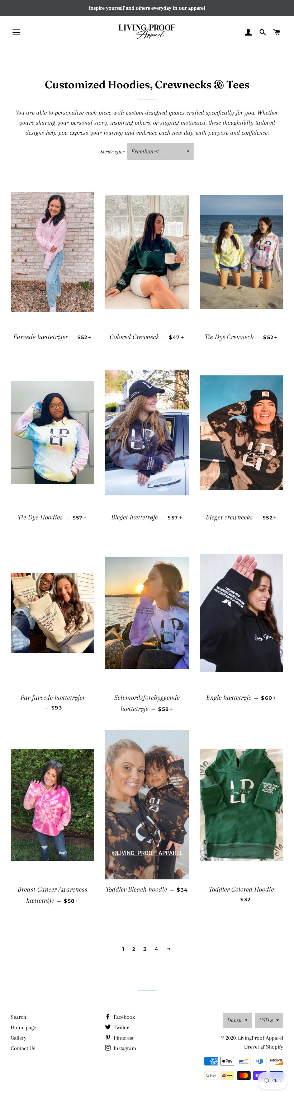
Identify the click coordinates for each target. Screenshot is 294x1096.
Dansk (234, 1020)
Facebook (123, 1017)
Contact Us (23, 1048)
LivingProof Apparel (260, 1038)
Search (18, 1017)
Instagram (124, 1048)
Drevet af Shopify (263, 1047)
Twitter (120, 1027)
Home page (23, 1027)
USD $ (266, 1020)
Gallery (19, 1038)
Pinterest (122, 1038)
